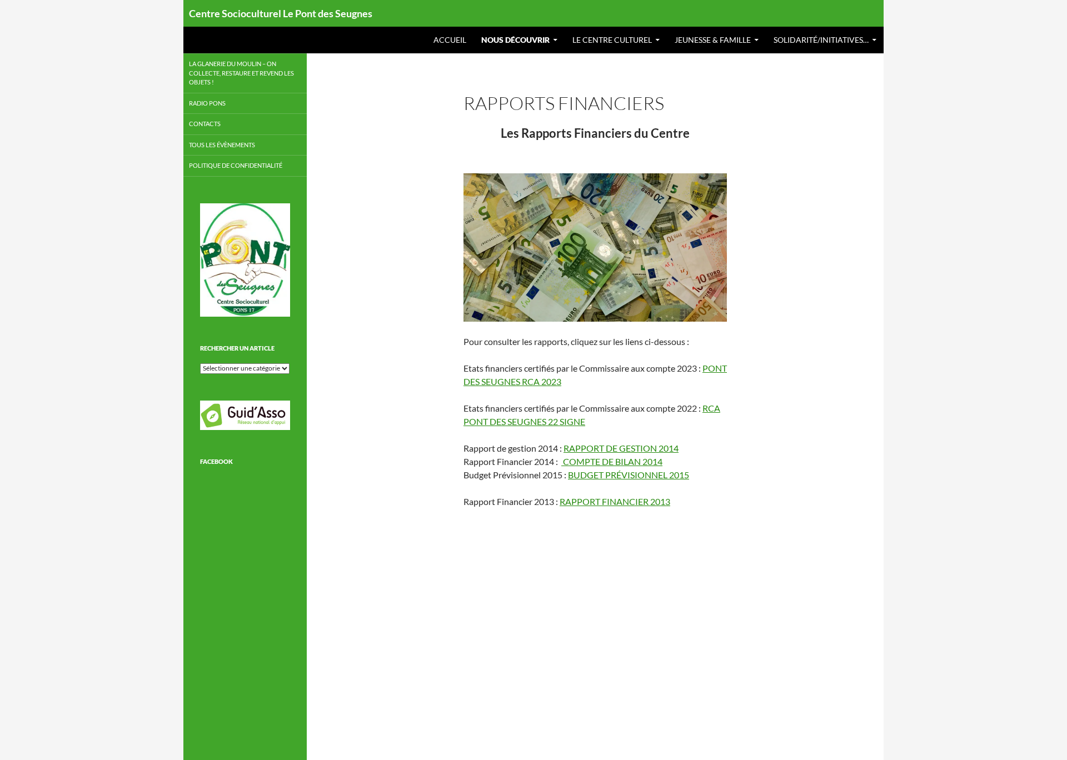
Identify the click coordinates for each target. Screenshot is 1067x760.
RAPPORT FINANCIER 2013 (615, 501)
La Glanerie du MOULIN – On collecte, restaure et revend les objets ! (241, 73)
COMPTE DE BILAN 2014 (611, 461)
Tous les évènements (222, 144)
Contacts (205, 123)
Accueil (449, 39)
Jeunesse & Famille (713, 39)
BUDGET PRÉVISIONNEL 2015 (628, 474)
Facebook (216, 461)
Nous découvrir (515, 39)
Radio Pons (207, 103)
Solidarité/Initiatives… (821, 39)
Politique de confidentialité (235, 165)
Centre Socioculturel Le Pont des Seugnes (280, 13)
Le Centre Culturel (612, 39)
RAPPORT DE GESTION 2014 (621, 448)
